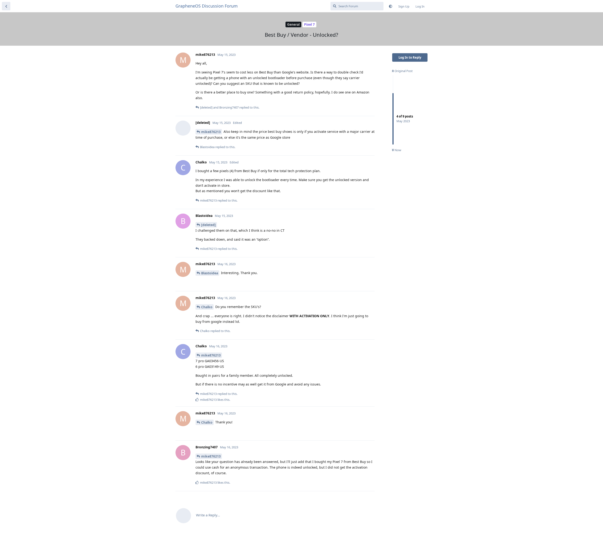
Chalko (206, 307)
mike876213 (211, 132)
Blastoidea (209, 273)
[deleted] (208, 225)
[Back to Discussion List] (6, 6)
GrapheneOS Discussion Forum (206, 6)
